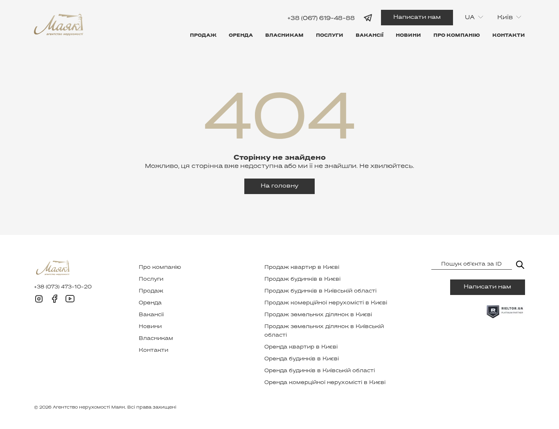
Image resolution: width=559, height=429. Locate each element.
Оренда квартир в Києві (301, 347)
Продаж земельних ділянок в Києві (318, 315)
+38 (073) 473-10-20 (63, 287)
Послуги (329, 36)
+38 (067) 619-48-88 (321, 18)
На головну (279, 186)
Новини (408, 36)
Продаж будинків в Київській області (320, 291)
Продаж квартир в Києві (301, 267)
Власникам (284, 36)
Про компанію (456, 36)
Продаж (203, 36)
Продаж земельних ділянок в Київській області (324, 331)
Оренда (241, 36)
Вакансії (369, 36)
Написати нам (417, 17)
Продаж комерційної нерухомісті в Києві (325, 303)
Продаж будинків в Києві (302, 279)
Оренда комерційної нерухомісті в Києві (324, 382)
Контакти (508, 36)
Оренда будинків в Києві (301, 359)
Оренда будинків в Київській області (319, 371)
